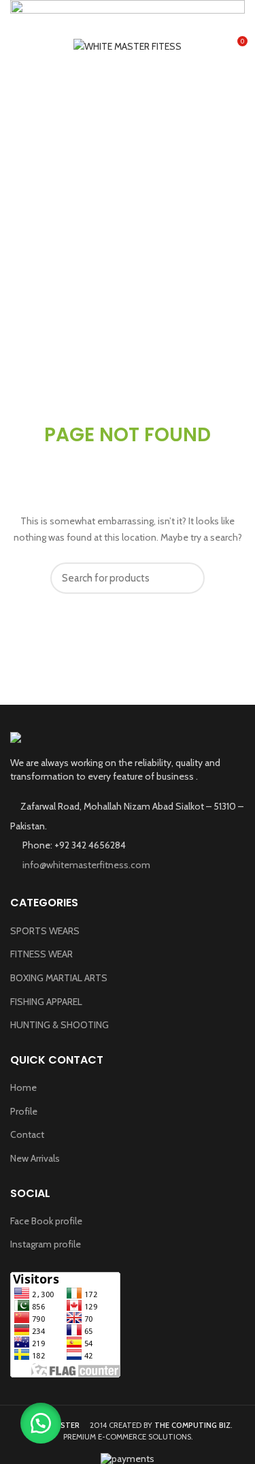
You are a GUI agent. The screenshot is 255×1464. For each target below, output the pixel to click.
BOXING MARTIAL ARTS (58, 978)
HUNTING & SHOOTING (59, 1025)
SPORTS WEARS (45, 931)
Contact (27, 1134)
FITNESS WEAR (41, 954)
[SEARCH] (186, 578)
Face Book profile (46, 1221)
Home (23, 1087)
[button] (40, 1423)
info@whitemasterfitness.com (85, 865)
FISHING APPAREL (46, 1002)
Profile (23, 1111)
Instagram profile (45, 1244)
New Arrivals (35, 1158)
